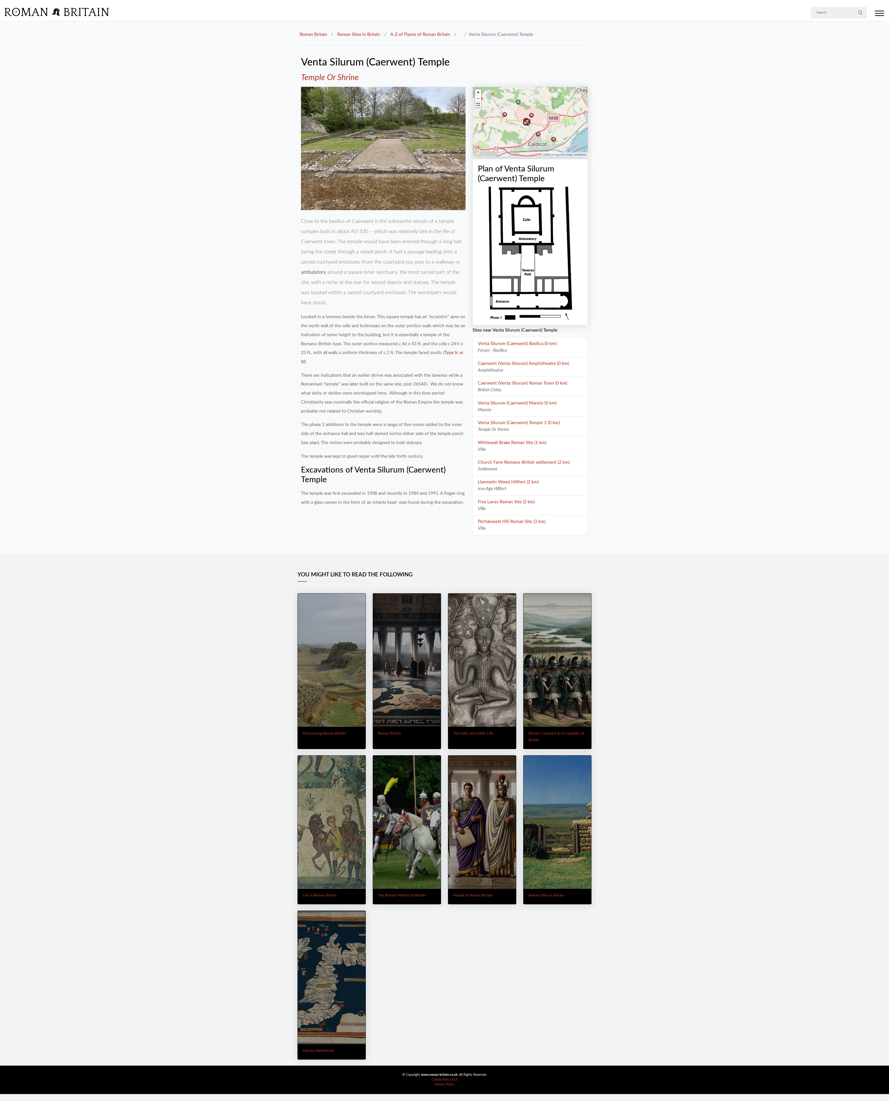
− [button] (478, 98)
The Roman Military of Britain (402, 895)
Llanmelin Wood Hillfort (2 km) (508, 482)
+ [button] (478, 92)
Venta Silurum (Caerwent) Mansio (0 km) (517, 403)
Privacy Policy (444, 1084)
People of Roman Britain (473, 895)
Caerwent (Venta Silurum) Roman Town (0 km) (522, 383)
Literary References (318, 1050)
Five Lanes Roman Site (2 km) (506, 502)
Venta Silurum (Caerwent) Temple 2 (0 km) (519, 422)
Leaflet (546, 154)
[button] (478, 104)
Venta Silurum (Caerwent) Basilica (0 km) (517, 343)
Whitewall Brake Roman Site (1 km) (512, 442)
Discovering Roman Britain (324, 733)
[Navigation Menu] (879, 14)
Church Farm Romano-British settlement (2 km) (524, 462)
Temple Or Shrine (330, 78)
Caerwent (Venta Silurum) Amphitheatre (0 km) (523, 363)
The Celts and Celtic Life (473, 733)
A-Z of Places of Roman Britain (420, 34)
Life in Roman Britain (320, 895)
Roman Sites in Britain (358, 34)
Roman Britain (313, 34)
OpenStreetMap (564, 154)
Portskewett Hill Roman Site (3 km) (511, 521)
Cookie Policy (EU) (444, 1079)
